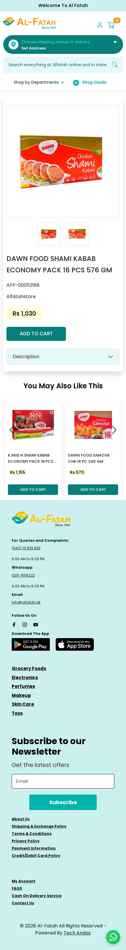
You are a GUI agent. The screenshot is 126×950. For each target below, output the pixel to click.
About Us (21, 818)
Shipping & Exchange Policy (39, 826)
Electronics (25, 677)
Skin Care (23, 704)
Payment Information (34, 848)
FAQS (17, 888)
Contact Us (23, 903)
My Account (23, 881)
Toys (17, 713)
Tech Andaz (77, 933)
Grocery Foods (29, 668)
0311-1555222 (23, 575)
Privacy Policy (26, 840)
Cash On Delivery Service (37, 895)
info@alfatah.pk (26, 602)
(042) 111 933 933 (26, 548)
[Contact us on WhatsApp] (113, 937)
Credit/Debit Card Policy (36, 855)
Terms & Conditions (32, 833)
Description (26, 356)
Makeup (21, 695)
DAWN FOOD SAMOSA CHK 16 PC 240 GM (89, 458)
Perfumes (23, 686)
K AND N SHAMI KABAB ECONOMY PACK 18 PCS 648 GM (30, 458)
